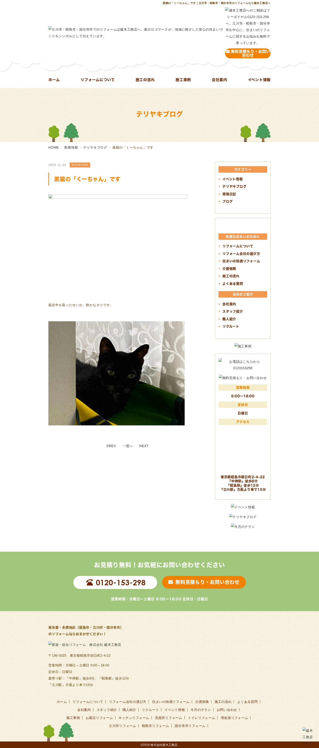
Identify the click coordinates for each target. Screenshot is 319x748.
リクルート (230, 326)
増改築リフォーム (234, 718)
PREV (111, 446)
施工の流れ (145, 79)
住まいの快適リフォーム (241, 261)
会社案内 (219, 79)
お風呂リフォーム (99, 718)
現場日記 (229, 194)
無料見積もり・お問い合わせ (250, 53)
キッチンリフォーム (133, 718)
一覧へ (128, 446)
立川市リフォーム (122, 726)
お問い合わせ (227, 710)
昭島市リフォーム (155, 726)
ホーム (54, 79)
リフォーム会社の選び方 (241, 253)
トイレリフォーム (201, 718)
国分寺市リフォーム (190, 726)
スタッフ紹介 (232, 311)
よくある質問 (232, 283)
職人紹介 (229, 319)
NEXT (144, 446)
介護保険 (229, 268)
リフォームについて (98, 79)
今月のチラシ (201, 710)
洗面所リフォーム (168, 718)
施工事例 (183, 79)
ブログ (227, 201)
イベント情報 (259, 79)
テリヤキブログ (234, 186)
